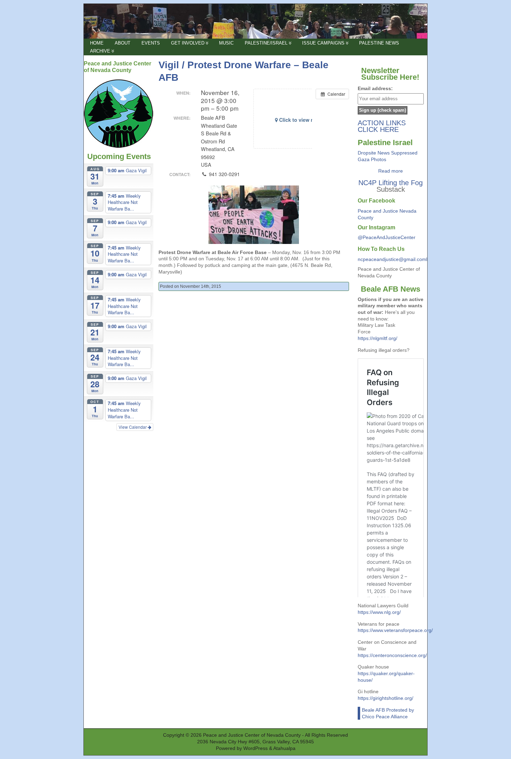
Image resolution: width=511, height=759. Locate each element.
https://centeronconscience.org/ (392, 655)
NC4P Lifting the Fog (390, 183)
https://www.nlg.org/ (379, 612)
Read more (390, 171)
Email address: (375, 88)
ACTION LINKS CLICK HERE (382, 126)
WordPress (255, 748)
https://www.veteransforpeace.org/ (395, 630)
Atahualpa (284, 748)
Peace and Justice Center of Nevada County (252, 735)
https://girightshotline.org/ (385, 698)
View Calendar (133, 427)
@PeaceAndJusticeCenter (386, 237)
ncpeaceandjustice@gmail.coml (392, 259)
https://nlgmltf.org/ (377, 338)
